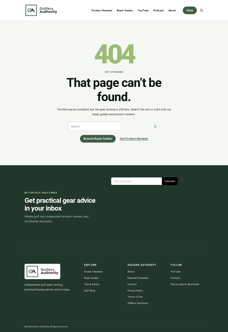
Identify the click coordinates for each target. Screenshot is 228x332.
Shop (189, 10)
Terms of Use (135, 296)
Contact (132, 284)
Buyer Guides (125, 10)
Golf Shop (89, 290)
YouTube (143, 10)
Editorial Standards (138, 277)
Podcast (158, 10)
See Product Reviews (134, 138)
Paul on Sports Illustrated (185, 284)
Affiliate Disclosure (138, 303)
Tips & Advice (91, 284)
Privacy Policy (135, 290)
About (172, 10)
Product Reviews (102, 10)
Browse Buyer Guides (98, 138)
